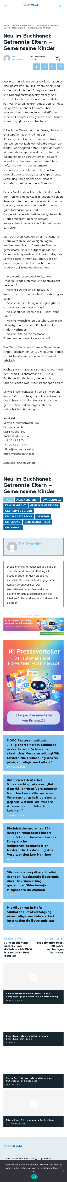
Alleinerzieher (27, 500)
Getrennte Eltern (18, 511)
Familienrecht (15, 505)
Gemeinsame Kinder (44, 505)
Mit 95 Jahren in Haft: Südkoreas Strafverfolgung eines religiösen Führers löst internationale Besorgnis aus (31, 914)
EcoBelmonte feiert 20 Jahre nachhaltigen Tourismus (50, 948)
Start (7, 25)
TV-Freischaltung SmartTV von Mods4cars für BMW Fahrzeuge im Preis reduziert (17, 949)
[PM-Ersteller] (7, 58)
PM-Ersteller (17, 58)
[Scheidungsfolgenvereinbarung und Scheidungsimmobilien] (33, 1018)
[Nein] (62, 1171)
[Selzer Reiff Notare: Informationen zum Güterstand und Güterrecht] (33, 1060)
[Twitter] (44, 66)
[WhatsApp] (60, 66)
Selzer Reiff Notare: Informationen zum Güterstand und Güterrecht (29, 1080)
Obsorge (43, 516)
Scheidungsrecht (38, 522)
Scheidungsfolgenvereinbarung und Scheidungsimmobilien (27, 1037)
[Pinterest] (52, 66)
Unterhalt (13, 527)
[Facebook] (36, 66)
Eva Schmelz (51, 500)
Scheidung (13, 522)
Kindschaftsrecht (18, 516)
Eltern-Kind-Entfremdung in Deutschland (30, 1120)
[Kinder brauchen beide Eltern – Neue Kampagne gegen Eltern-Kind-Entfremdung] (33, 976)
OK (34, 1176)
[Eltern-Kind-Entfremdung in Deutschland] (33, 1103)
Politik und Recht (24, 25)
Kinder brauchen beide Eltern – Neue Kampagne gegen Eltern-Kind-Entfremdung (32, 995)
